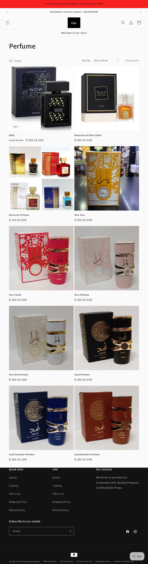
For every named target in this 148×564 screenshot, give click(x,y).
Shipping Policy (18, 501)
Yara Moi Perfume (19, 374)
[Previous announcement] (7, 4)
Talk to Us (15, 493)
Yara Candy (15, 294)
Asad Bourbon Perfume (87, 454)
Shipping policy (102, 561)
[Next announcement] (141, 4)
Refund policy (49, 561)
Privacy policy (66, 561)
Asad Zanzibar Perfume (22, 454)
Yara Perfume (81, 294)
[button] (8, 23)
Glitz (18, 561)
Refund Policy (17, 510)
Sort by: (86, 60)
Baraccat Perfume (19, 215)
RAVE (12, 135)
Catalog (13, 485)
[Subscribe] (70, 531)
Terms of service (84, 561)
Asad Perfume (82, 374)
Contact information (124, 561)
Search (13, 477)
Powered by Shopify (30, 561)
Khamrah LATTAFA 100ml (88, 135)
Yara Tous (79, 215)
